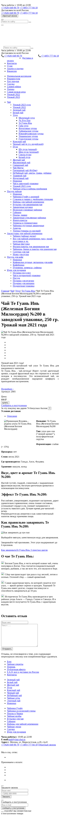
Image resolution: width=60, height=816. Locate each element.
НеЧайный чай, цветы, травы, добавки (32, 173)
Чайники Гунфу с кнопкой (26, 196)
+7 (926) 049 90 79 (10, 7)
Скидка (10, 84)
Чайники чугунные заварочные (28, 225)
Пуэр (9, 687)
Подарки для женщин (23, 283)
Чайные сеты (13, 698)
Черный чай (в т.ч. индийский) (28, 144)
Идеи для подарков (16, 732)
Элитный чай (13, 700)
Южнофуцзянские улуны (31, 133)
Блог (9, 661)
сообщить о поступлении (13, 808)
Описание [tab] (12, 416)
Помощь (11, 667)
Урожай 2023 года (22, 104)
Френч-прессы (20, 220)
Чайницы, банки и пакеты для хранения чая (35, 249)
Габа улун (23, 125)
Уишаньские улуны (28, 136)
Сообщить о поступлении (14, 405)
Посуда (16, 278)
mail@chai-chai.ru (16, 739)
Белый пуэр (24, 157)
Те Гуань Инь (25, 123)
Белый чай (18, 112)
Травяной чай (19, 175)
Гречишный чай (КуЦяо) (25, 170)
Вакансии (12, 71)
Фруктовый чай (21, 178)
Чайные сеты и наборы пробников (30, 189)
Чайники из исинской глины (21, 711)
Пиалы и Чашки (15, 713)
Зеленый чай (19, 110)
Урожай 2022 (13, 94)
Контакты (12, 63)
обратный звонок (9, 16)
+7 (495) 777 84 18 (29, 7)
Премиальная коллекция (19, 76)
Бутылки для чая (15, 719)
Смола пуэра (25, 154)
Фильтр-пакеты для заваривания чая (31, 246)
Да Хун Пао (24, 120)
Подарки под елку (22, 273)
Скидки (11, 729)
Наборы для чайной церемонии (28, 202)
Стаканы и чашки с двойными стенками (33, 199)
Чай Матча (18, 167)
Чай (12, 291)
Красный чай (19, 141)
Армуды (17, 228)
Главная (5, 291)
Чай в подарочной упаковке (26, 275)
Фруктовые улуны (28, 128)
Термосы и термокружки (25, 223)
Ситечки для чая (21, 252)
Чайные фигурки (21, 244)
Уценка (10, 89)
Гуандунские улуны (28, 139)
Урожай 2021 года (22, 186)
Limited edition (14, 86)
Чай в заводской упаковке (25, 183)
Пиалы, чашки (20, 215)
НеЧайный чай (14, 695)
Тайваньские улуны (28, 131)
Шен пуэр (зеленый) (29, 152)
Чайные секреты (15, 664)
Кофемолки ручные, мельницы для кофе (33, 262)
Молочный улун (27, 118)
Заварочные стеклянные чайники (29, 217)
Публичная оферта (16, 669)
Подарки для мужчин (23, 280)
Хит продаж (13, 81)
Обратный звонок (47, 744)
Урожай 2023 (13, 97)
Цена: (4, 396)
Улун (17, 291)
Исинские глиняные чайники (27, 210)
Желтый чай (19, 160)
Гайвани (17, 212)
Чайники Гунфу (15, 708)
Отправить (7, 649)
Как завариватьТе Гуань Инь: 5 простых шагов (24, 550)
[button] (9, 102)
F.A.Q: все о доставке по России (23, 672)
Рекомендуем (13, 78)
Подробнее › (7, 389)
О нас (10, 66)
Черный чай (13, 693)
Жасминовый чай (21, 162)
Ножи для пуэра (21, 254)
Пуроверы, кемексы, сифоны (27, 267)
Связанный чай (20, 165)
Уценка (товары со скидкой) (27, 231)
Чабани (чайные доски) (24, 236)
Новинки (17, 181)
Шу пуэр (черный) (28, 149)
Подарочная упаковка (23, 286)
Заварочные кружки (23, 207)
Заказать (6, 797)
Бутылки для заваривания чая (27, 204)
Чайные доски (14, 726)
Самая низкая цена (16, 92)
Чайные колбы (14, 716)
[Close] (2, 785)
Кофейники (18, 265)
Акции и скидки (15, 68)
